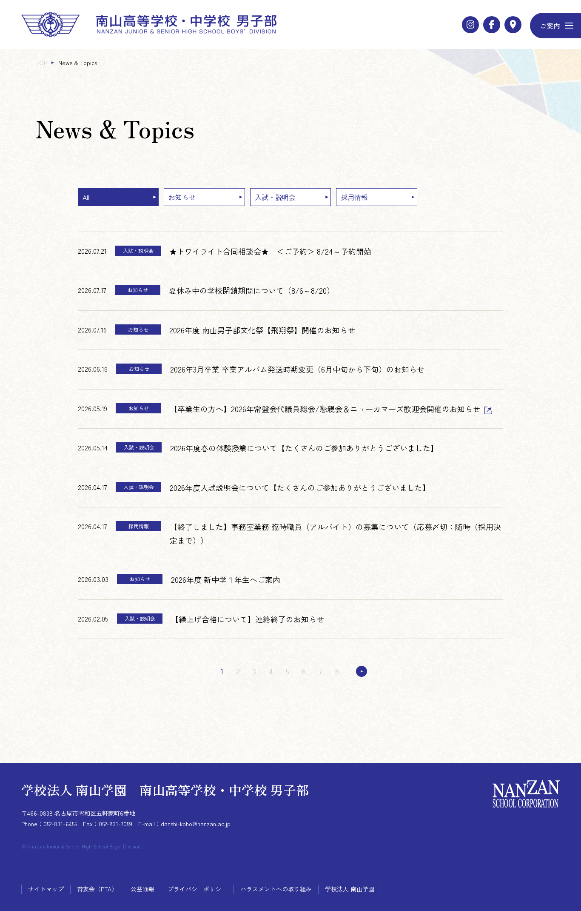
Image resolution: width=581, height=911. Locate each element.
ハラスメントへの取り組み (276, 889)
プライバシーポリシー (197, 889)
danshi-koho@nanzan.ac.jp (196, 823)
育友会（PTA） (97, 889)
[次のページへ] (361, 671)
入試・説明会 (275, 197)
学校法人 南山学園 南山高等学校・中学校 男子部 (165, 789)
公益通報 (142, 889)
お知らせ (182, 197)
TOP (41, 62)
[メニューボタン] (555, 25)
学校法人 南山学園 (349, 889)
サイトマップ (46, 889)
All (86, 197)
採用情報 (354, 197)
